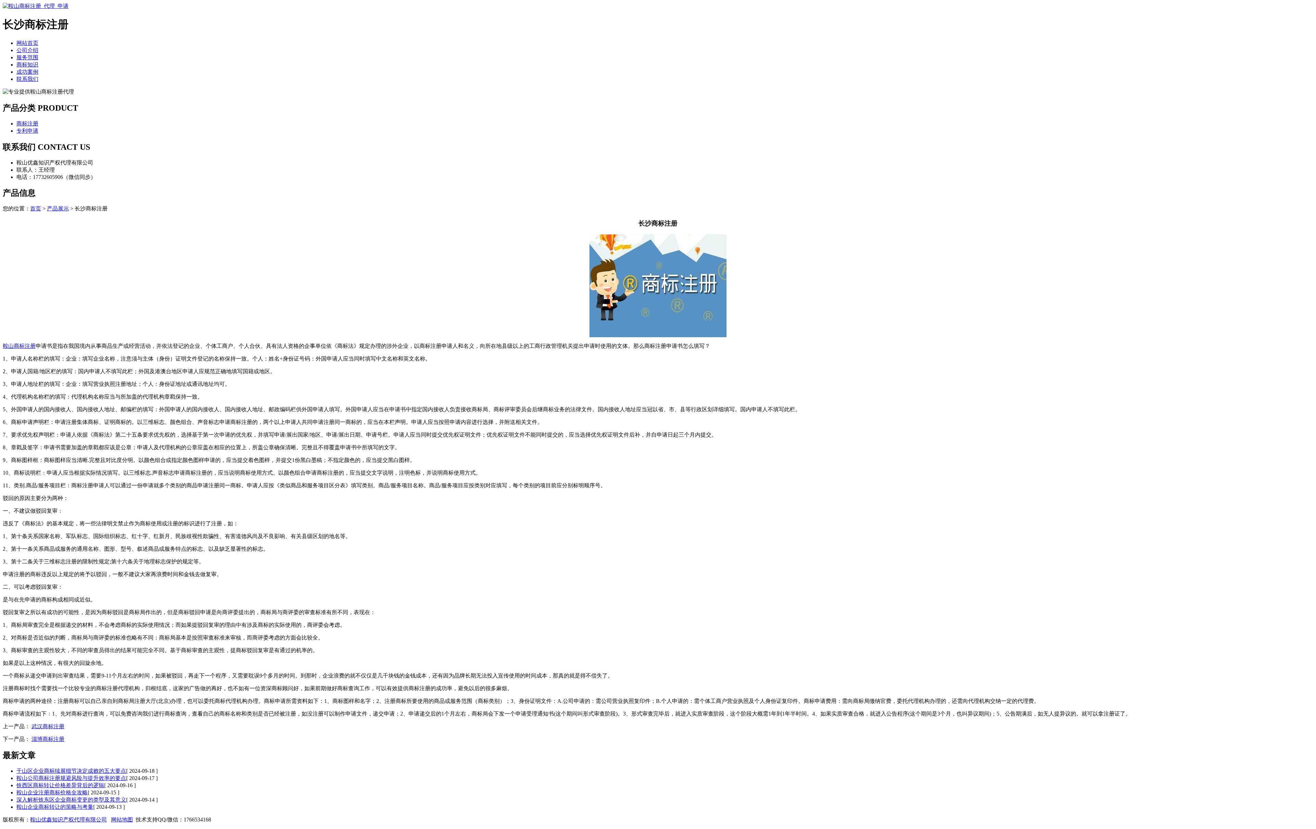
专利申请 (27, 131)
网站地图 (122, 819)
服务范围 (27, 57)
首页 (35, 208)
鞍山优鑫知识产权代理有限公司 (68, 819)
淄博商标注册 (48, 739)
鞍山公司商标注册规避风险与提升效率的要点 (71, 778)
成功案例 (27, 72)
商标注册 (27, 123)
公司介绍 (27, 50)
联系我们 (27, 79)
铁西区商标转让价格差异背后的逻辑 (60, 785)
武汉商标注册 (48, 726)
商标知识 (27, 65)
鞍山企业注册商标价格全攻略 (52, 792)
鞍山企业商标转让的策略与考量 (54, 807)
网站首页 (27, 43)
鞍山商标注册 (19, 346)
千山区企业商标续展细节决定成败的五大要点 (71, 771)
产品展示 (58, 208)
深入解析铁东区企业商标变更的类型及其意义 (71, 800)
